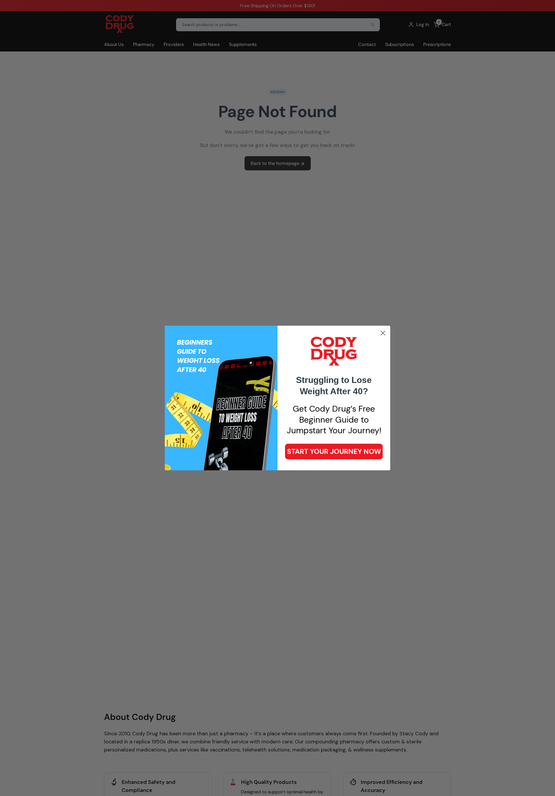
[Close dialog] (383, 333)
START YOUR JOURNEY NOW (334, 451)
